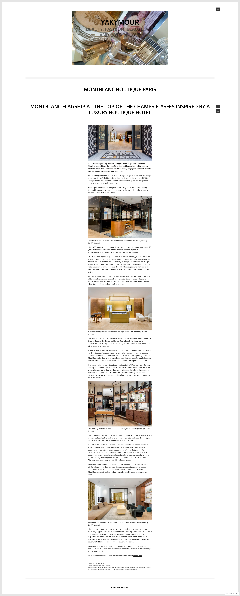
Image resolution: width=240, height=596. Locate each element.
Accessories (97, 565)
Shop (103, 565)
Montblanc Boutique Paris (121, 567)
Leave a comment (131, 569)
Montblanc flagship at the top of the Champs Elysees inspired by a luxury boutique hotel (120, 109)
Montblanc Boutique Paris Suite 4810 (104, 569)
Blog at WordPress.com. (120, 587)
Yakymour (120, 22)
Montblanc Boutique (106, 567)
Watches (108, 565)
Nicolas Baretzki (121, 569)
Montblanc (137, 556)
